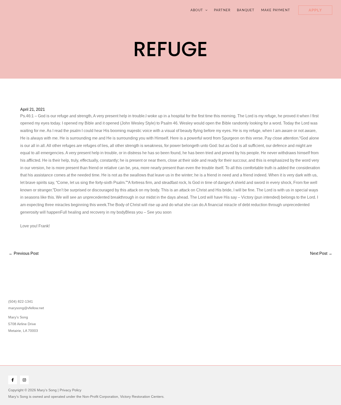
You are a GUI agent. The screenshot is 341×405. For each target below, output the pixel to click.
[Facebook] (12, 380)
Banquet (245, 10)
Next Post (321, 254)
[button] (205, 10)
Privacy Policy (70, 390)
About (196, 10)
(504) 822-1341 (20, 301)
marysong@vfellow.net (26, 308)
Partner (222, 10)
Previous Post (23, 254)
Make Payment (275, 10)
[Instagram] (24, 380)
